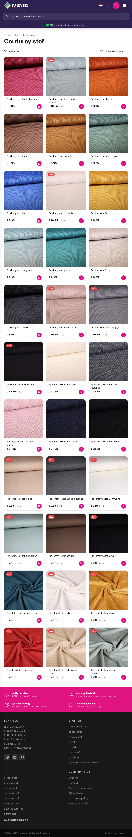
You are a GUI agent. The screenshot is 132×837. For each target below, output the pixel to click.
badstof (73, 742)
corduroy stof (11, 798)
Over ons (73, 777)
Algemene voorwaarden (82, 788)
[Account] (108, 5)
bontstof (74, 747)
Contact (73, 783)
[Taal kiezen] (101, 5)
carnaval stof (11, 793)
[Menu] (125, 5)
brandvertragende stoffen (83, 762)
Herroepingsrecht (79, 803)
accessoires (75, 731)
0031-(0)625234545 (15, 735)
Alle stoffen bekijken (16, 819)
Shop (16, 35)
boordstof (74, 752)
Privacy (108, 833)
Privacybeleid (76, 793)
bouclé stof (75, 757)
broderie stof (11, 777)
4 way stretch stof (79, 726)
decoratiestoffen (13, 808)
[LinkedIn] (15, 757)
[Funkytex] (16, 5)
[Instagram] (7, 757)
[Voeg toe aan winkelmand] (39, 106)
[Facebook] (22, 757)
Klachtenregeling (79, 798)
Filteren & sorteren (114, 51)
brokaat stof (11, 783)
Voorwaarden (121, 833)
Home (7, 35)
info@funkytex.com (15, 739)
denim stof (10, 813)
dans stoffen (11, 803)
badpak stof (75, 736)
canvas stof (10, 788)
